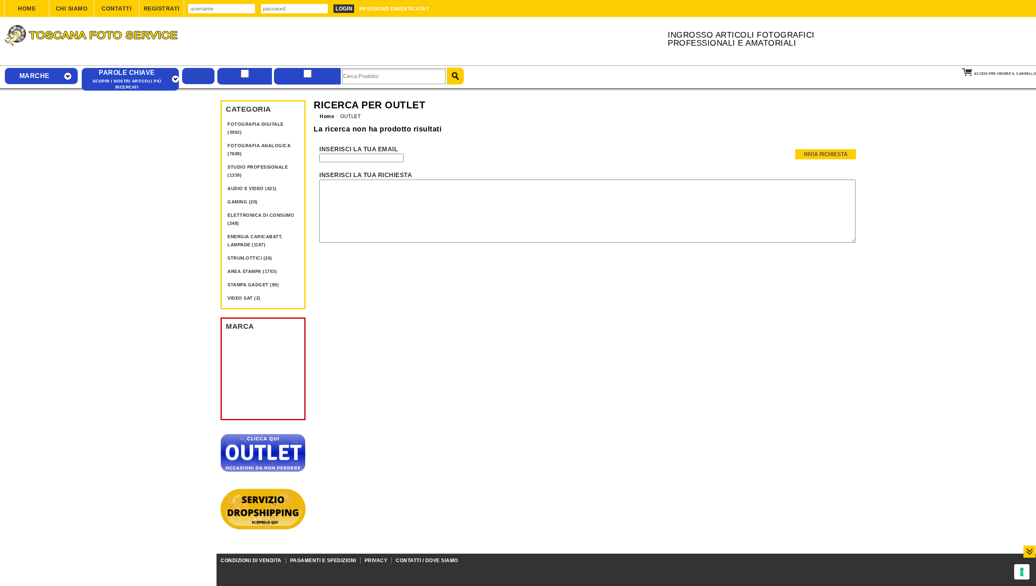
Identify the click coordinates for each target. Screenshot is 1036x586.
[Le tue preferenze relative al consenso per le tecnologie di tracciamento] (1022, 572)
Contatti (117, 8)
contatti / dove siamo (427, 560)
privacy (376, 560)
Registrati (162, 8)
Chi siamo (72, 8)
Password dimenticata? (394, 9)
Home (27, 8)
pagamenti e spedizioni (323, 560)
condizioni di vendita (251, 560)
